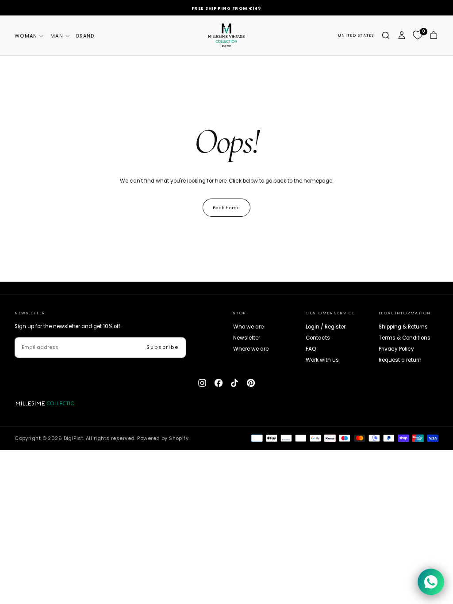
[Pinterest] (251, 383)
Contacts (318, 337)
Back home (226, 207)
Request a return (400, 359)
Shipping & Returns (403, 326)
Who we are (248, 326)
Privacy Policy (396, 348)
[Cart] (433, 35)
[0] (417, 35)
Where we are (251, 348)
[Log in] (402, 35)
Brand (85, 35)
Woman (26, 35)
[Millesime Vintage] (47, 403)
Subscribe (162, 347)
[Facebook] (218, 383)
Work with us (322, 359)
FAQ (311, 348)
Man (56, 35)
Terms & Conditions (404, 337)
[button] (356, 35)
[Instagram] (202, 383)
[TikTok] (234, 383)
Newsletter (246, 337)
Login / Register (326, 326)
